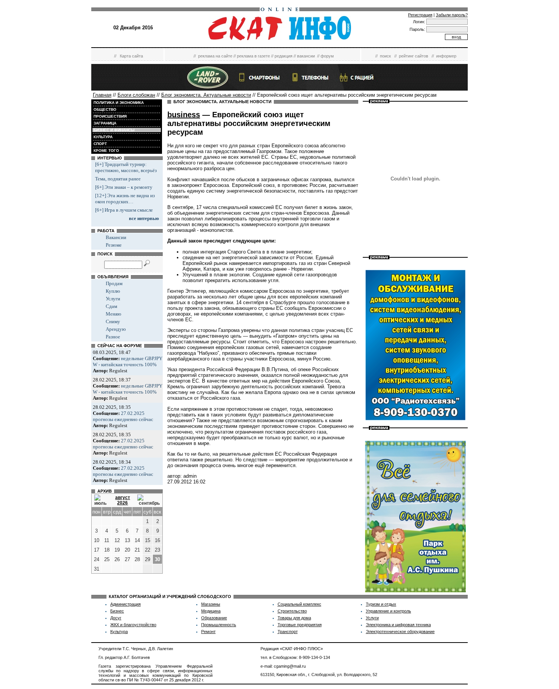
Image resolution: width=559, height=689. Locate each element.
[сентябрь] (148, 500)
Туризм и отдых (381, 604)
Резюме (114, 245)
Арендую (116, 329)
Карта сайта (131, 56)
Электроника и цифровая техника (398, 624)
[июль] (101, 500)
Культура (119, 631)
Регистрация (420, 15)
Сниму (113, 321)
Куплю (113, 291)
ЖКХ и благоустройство (133, 624)
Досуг (115, 618)
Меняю (113, 314)
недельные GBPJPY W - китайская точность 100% (127, 361)
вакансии (306, 56)
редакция (283, 56)
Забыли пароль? (452, 15)
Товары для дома (294, 618)
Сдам (111, 306)
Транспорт (288, 631)
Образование (214, 618)
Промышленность (218, 624)
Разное (113, 337)
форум (327, 56)
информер (446, 56)
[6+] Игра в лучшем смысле (124, 210)
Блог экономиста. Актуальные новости (206, 95)
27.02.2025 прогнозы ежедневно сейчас (123, 416)
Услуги (113, 298)
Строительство (292, 611)
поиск (385, 56)
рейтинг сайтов (413, 56)
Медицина (211, 611)
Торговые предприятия (300, 624)
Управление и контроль (388, 611)
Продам (114, 283)
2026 (122, 503)
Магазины (210, 604)
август (122, 497)
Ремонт (208, 631)
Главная (102, 95)
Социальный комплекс (299, 604)
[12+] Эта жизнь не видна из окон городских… (125, 198)
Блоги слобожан (136, 95)
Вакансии (116, 237)
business (183, 114)
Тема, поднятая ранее (118, 179)
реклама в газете (253, 56)
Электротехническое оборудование (400, 631)
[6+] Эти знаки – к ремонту (123, 187)
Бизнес (117, 611)
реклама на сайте (215, 56)
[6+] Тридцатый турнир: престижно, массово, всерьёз (126, 167)
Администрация (125, 604)
